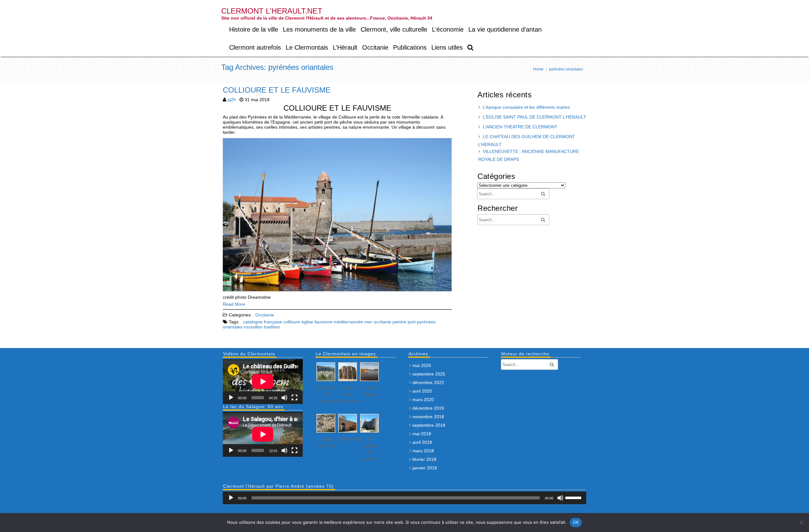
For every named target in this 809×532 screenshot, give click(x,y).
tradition (272, 326)
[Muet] (284, 397)
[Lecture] (231, 397)
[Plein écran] (294, 397)
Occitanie (375, 47)
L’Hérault (345, 47)
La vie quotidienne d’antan (505, 29)
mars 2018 (423, 450)
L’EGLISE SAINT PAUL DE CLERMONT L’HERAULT (534, 116)
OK (576, 522)
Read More (234, 304)
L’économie (448, 29)
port (412, 321)
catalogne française (262, 321)
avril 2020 (422, 391)
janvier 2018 (424, 467)
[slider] (574, 497)
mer (368, 321)
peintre (399, 321)
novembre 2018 (428, 416)
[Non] (801, 522)
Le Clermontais (307, 47)
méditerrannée (348, 321)
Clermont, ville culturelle (394, 29)
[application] (263, 381)
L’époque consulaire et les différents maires (526, 107)
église (307, 321)
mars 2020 (423, 399)
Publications (410, 47)
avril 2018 (422, 442)
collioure (291, 321)
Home (538, 69)
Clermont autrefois (255, 47)
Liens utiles (447, 47)
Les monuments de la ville (319, 29)
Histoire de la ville (253, 29)
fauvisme (323, 321)
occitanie (382, 321)
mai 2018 (421, 433)
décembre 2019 (428, 408)
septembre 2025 (428, 373)
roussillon (253, 326)
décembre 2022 (428, 382)
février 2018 (424, 459)
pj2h (232, 99)
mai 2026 (421, 365)
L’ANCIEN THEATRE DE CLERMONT (520, 126)
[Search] (471, 48)
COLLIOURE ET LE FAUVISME (277, 90)
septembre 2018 (428, 425)
